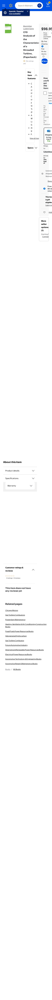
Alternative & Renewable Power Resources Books (24, 650)
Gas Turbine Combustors (15, 615)
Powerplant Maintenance (15, 620)
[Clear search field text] (36, 5)
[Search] (39, 5)
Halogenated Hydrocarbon (16, 636)
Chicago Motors (11, 610)
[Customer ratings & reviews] (33, 569)
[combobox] (29, 5)
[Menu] (4, 5)
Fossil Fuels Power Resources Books (19, 631)
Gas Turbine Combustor (14, 641)
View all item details (37, 138)
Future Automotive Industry (16, 645)
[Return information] (43, 56)
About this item (12, 462)
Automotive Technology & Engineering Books (23, 659)
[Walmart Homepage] (11, 5)
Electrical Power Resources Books (18, 654)
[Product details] (33, 471)
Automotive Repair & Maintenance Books (21, 664)
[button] (29, 75)
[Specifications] (33, 478)
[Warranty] (31, 486)
